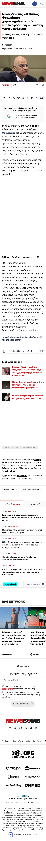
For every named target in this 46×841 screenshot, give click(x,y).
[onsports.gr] (32, 768)
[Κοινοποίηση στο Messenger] (18, 97)
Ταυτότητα (5, 741)
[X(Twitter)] (25, 727)
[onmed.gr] (32, 785)
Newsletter (22, 475)
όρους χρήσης (7, 689)
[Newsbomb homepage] (13, 3)
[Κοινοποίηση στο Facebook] (9, 97)
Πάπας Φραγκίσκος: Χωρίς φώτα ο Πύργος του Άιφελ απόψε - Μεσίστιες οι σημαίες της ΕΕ (28, 385)
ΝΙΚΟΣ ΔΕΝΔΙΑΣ (10, 490)
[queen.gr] (13, 777)
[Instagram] (20, 727)
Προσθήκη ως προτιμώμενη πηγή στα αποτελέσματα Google (25, 116)
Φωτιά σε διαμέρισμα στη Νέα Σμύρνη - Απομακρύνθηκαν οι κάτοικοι (20, 558)
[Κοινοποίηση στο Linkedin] (32, 97)
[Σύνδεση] (34, 3)
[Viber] (15, 727)
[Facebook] (10, 727)
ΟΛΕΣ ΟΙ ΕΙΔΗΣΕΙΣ (33, 584)
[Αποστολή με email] (42, 97)
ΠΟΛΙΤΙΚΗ (6, 85)
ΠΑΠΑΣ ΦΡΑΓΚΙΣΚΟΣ (31, 490)
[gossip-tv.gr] (13, 768)
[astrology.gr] (32, 777)
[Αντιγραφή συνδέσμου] (36, 85)
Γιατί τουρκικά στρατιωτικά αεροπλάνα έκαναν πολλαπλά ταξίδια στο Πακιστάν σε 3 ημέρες (22, 517)
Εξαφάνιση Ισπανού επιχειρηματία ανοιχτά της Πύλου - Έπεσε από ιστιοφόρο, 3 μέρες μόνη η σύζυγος (13, 638)
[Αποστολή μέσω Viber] (23, 97)
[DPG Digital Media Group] (23, 754)
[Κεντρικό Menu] (42, 3)
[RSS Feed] (36, 727)
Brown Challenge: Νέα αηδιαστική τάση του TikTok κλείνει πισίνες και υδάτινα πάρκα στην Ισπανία (22, 572)
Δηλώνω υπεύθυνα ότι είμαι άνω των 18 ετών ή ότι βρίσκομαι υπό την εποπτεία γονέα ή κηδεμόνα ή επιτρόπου (23, 694)
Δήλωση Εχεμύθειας (33, 741)
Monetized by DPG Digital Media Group (23, 799)
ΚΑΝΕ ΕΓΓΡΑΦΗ (20, 704)
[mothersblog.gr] (13, 785)
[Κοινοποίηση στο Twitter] (14, 97)
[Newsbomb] (23, 721)
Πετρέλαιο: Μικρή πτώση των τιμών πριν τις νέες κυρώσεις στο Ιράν (22, 531)
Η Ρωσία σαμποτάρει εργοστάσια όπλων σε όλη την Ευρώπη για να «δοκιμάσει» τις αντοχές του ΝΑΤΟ (22, 545)
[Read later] (43, 85)
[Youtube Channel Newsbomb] (30, 727)
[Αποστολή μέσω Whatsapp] (28, 97)
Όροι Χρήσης (18, 741)
